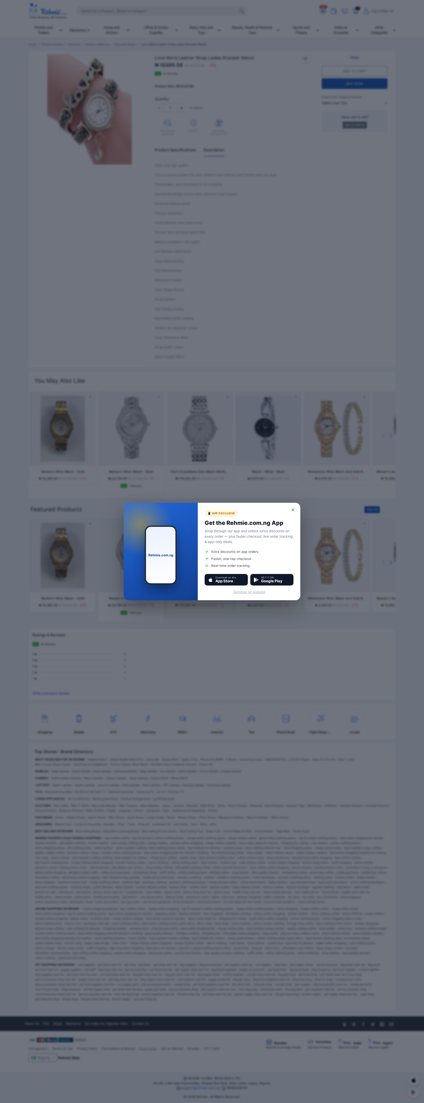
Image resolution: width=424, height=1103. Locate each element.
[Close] (293, 510)
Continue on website (249, 592)
